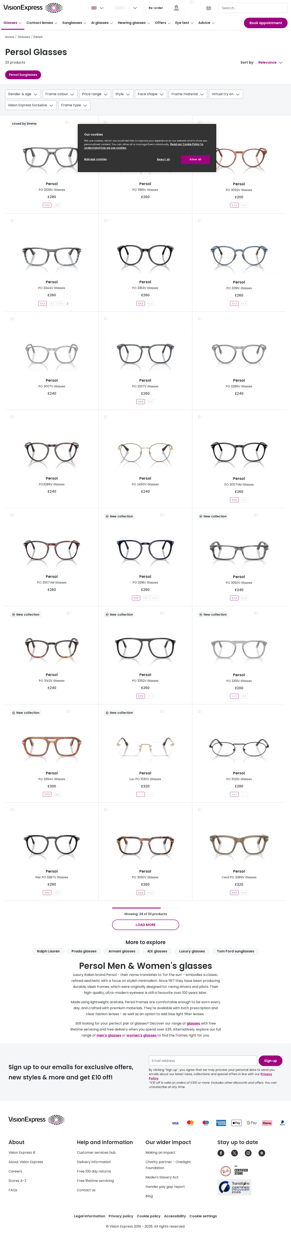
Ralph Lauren (48, 951)
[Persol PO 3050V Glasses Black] (243, 598)
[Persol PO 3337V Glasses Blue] (140, 401)
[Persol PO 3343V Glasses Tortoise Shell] (61, 303)
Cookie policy (149, 1216)
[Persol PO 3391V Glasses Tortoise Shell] (243, 696)
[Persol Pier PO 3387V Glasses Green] (56, 892)
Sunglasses (72, 22)
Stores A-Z (17, 1180)
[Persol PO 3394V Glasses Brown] (47, 794)
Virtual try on (222, 94)
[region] (147, 148)
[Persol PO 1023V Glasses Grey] (243, 794)
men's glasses (109, 1035)
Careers (15, 1171)
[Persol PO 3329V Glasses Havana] (56, 205)
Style (119, 94)
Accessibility (175, 1216)
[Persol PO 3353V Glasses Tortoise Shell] (150, 303)
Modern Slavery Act (162, 1177)
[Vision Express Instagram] (248, 1153)
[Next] (67, 303)
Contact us (86, 1190)
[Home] (32, 8)
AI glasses (100, 22)
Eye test (182, 22)
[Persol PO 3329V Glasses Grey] (47, 205)
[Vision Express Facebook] (221, 1153)
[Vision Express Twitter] (234, 1153)
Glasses (10, 22)
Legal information (89, 1216)
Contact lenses (39, 22)
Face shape (147, 94)
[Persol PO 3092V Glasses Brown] (234, 205)
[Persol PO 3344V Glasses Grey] (42, 303)
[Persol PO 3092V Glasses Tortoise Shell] (243, 205)
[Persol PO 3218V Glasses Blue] (234, 303)
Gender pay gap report (165, 1186)
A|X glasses (157, 951)
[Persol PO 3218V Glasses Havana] (243, 303)
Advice (204, 22)
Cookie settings (203, 1216)
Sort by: (247, 62)
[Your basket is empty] (208, 8)
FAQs (13, 1190)
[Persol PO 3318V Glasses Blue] (136, 598)
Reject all (163, 159)
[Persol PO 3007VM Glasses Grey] (243, 499)
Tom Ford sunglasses (235, 951)
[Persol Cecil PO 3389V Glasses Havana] (243, 892)
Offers (160, 22)
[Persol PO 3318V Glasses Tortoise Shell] (145, 598)
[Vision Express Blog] (261, 1153)
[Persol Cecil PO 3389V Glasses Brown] (234, 892)
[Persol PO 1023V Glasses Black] (234, 794)
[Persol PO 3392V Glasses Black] (140, 696)
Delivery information (94, 1161)
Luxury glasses (192, 951)
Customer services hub (96, 1152)
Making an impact (161, 1152)
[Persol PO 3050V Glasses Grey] (234, 598)
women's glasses (142, 1035)
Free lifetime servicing (95, 1180)
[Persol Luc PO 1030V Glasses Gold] (140, 794)
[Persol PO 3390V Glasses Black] (150, 892)
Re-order (156, 8)
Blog (149, 1196)
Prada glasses (84, 951)
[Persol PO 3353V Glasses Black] (140, 303)
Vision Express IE (22, 1152)
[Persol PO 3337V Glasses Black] (150, 401)
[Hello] (126, 8)
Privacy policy (121, 1216)
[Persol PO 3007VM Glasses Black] (234, 499)
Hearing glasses (132, 22)
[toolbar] (145, 101)
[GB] (98, 8)
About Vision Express (26, 1161)
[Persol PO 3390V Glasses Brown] (140, 892)
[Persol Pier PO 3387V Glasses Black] (47, 892)
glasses (194, 1023)
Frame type (71, 105)
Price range (91, 94)
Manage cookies (95, 159)
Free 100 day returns (94, 1171)
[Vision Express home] (40, 1120)
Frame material (184, 94)
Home (9, 37)
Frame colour (56, 94)
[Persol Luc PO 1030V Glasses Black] (150, 794)
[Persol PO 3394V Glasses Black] (56, 794)
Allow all (195, 159)
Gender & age (19, 94)
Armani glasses (121, 951)
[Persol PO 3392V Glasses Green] (150, 696)
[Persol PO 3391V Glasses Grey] (234, 696)
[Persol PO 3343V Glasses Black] (52, 303)
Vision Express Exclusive (27, 105)
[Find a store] (176, 8)
